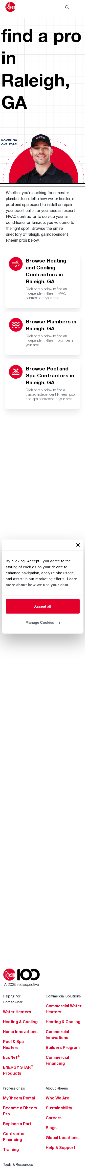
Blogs (51, 1127)
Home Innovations (20, 1031)
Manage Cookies (39, 622)
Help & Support (60, 1147)
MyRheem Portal (19, 1097)
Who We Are (57, 1097)
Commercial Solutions (63, 996)
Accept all (42, 606)
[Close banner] (78, 545)
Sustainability (59, 1107)
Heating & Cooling (20, 1021)
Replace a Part (17, 1123)
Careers (54, 1117)
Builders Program (63, 1047)
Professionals (14, 1088)
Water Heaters (17, 1011)
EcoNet (11, 1057)
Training (11, 1149)
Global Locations (62, 1137)
